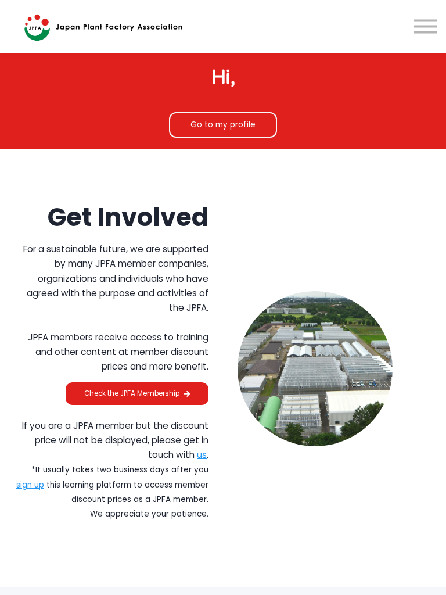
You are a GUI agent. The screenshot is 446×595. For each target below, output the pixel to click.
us (202, 455)
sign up (30, 484)
